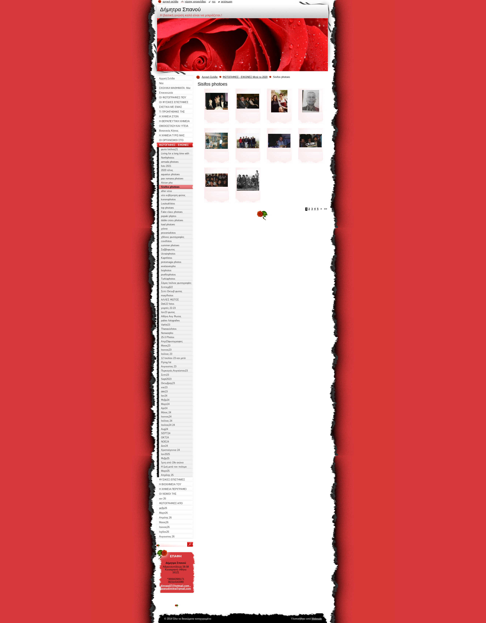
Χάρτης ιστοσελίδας (195, 1)
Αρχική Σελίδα (210, 77)
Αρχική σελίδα (170, 1)
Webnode (317, 618)
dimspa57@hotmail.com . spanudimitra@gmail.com (175, 587)
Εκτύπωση (226, 1)
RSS (213, 1)
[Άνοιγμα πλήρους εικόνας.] (216, 107)
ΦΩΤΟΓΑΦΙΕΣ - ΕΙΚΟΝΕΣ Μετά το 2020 (245, 77)
